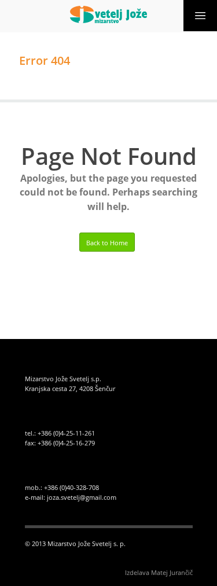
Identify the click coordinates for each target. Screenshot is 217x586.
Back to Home (107, 242)
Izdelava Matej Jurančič (159, 572)
